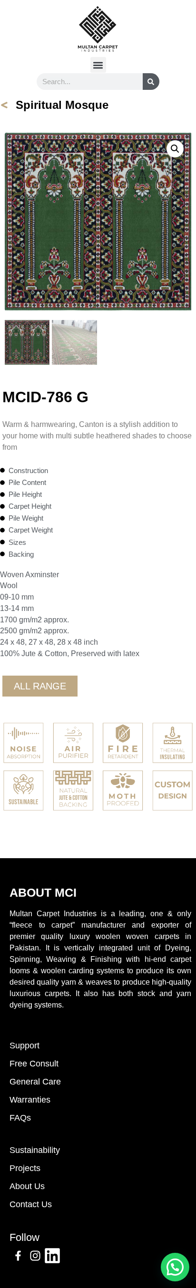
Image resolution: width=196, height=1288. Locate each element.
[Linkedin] (52, 1255)
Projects (25, 1168)
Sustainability (35, 1150)
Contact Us (31, 1204)
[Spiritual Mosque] (4, 105)
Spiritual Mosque (62, 104)
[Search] (151, 81)
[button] (98, 65)
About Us (27, 1186)
